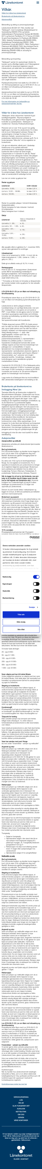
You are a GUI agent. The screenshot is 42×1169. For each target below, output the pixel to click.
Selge (21, 1103)
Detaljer (32, 607)
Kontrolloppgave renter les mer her (14, 1084)
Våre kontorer (21, 1120)
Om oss (21, 1115)
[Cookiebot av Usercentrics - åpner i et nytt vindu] (29, 537)
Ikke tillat (21, 629)
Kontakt (24, 1159)
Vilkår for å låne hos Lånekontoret (14, 13)
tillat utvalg (21, 622)
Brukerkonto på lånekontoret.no (13, 16)
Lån (21, 1100)
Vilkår (16, 1159)
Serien (21, 1118)
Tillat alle (21, 614)
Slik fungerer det (21, 1106)
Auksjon (21, 1109)
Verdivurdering (21, 1097)
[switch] (36, 584)
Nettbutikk (21, 1112)
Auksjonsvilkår (7, 20)
